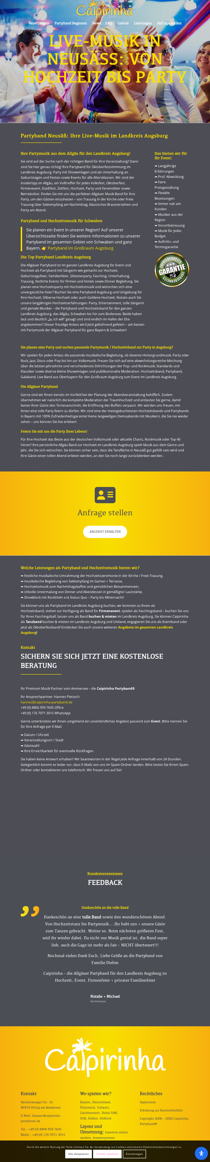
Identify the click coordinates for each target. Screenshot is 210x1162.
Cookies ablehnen (107, 1154)
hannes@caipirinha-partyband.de (46, 702)
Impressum (148, 1116)
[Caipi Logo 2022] (104, 9)
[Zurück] (30, 912)
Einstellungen (134, 1154)
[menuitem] (39, 23)
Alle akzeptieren (78, 1154)
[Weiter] (180, 912)
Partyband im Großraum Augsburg (80, 248)
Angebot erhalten (105, 532)
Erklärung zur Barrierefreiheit (161, 1124)
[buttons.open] (201, 1153)
